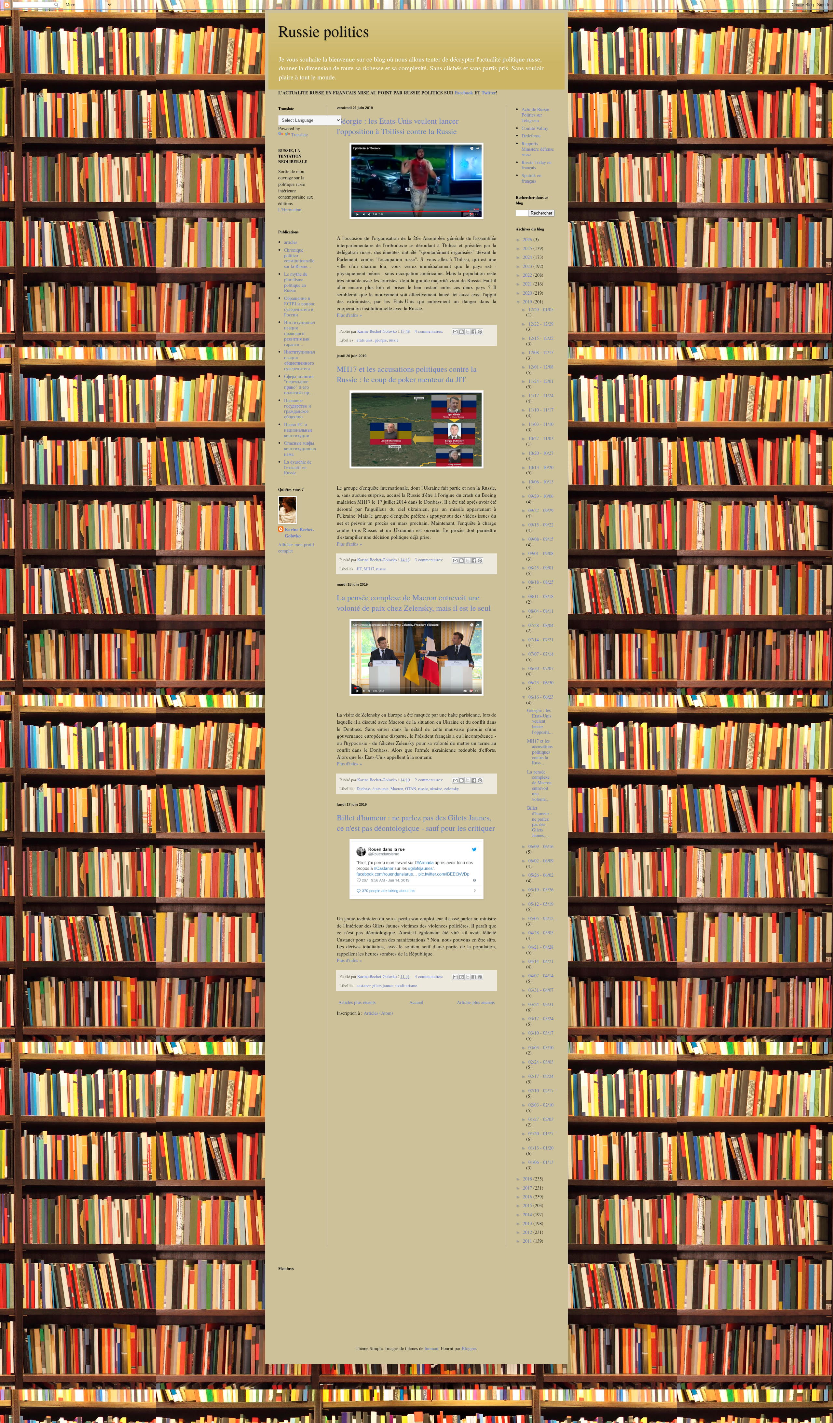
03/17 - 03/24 (540, 1018)
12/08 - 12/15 (540, 352)
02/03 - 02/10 (540, 1105)
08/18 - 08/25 (540, 582)
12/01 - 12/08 (540, 367)
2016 (528, 1196)
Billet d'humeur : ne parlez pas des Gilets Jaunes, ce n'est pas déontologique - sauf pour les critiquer (416, 822)
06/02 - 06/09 (540, 861)
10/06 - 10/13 (540, 482)
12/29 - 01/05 (540, 309)
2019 (528, 302)
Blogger (469, 1348)
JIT (359, 569)
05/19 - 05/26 (540, 889)
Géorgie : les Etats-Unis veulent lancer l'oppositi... (540, 721)
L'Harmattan (289, 209)
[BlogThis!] (461, 331)
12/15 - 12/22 (540, 338)
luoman (431, 1348)
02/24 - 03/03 (540, 1062)
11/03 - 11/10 (540, 424)
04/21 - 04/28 (540, 947)
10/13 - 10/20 (540, 467)
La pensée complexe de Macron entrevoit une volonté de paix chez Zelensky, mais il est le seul (414, 602)
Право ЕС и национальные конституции (298, 430)
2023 (528, 266)
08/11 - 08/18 (540, 596)
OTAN (410, 788)
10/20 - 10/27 (540, 453)
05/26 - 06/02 (540, 875)
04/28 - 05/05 (540, 932)
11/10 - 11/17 (540, 410)
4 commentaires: (429, 331)
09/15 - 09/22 (540, 525)
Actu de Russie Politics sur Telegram (535, 114)
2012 (528, 1232)
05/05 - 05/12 (540, 918)
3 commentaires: (429, 560)
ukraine (436, 788)
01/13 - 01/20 (540, 1148)
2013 (528, 1223)
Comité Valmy (535, 128)
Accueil (416, 1002)
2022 (528, 275)
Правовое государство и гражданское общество (297, 408)
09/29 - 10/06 (540, 496)
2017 (528, 1188)
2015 (528, 1205)
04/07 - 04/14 (540, 975)
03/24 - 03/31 (540, 1004)
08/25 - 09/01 (540, 568)
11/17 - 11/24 (540, 395)
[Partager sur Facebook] (474, 331)
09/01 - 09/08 (540, 553)
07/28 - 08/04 (540, 625)
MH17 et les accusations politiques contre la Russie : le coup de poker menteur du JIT (407, 374)
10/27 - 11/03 (540, 438)
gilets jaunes (382, 985)
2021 (528, 284)
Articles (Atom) (378, 1013)
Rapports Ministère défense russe (538, 149)
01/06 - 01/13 (540, 1162)
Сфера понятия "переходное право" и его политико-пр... (298, 384)
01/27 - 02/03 (540, 1119)
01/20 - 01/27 (540, 1133)
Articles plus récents (357, 1002)
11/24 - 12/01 (540, 381)
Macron (396, 788)
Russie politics (323, 30)
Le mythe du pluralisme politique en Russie (295, 282)
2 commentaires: (429, 780)
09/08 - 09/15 (540, 539)
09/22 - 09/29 (540, 510)
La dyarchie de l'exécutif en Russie (297, 467)
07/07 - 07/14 (540, 654)
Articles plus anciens (476, 1002)
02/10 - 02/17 (540, 1090)
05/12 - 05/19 (540, 904)
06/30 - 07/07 (540, 668)
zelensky (451, 788)
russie (394, 340)
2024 (528, 257)
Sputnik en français (531, 178)
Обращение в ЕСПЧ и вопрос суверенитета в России (299, 306)
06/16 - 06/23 (540, 697)
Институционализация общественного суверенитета (299, 360)
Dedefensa (531, 136)
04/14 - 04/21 (540, 961)
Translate (299, 135)
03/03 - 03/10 (540, 1047)
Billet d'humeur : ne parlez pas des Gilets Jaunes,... (539, 821)
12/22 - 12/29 (540, 324)
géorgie (381, 340)
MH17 (369, 569)
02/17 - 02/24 (540, 1076)
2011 (528, 1241)
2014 (528, 1214)
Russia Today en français (537, 165)
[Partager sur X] (467, 331)
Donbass (364, 788)
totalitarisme (406, 985)
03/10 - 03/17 (540, 1033)
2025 (528, 248)
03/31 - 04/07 (540, 990)
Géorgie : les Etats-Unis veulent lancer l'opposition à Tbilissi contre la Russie (397, 126)
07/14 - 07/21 (540, 639)
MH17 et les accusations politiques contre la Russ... (540, 752)
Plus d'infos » (349, 315)
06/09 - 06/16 (540, 846)
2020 (528, 293)
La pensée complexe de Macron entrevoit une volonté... (539, 785)
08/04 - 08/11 (540, 611)
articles (290, 242)
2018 (528, 1179)
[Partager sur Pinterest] (480, 331)
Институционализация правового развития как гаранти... (299, 333)
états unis (365, 340)
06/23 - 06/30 (540, 682)
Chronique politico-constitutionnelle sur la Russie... (299, 258)
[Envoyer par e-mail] (455, 331)
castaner (363, 985)
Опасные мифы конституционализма (300, 448)
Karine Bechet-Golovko (299, 532)
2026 (528, 239)
